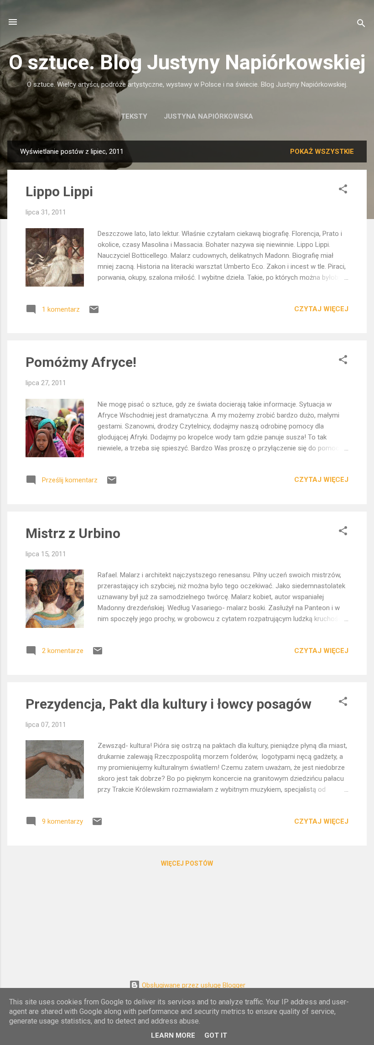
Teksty (134, 116)
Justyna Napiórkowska (208, 116)
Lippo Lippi (59, 191)
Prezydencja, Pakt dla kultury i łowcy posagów (169, 704)
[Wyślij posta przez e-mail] (93, 312)
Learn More (173, 1035)
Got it (215, 1035)
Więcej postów (187, 863)
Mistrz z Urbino (73, 533)
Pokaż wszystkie (322, 151)
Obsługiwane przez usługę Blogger (192, 985)
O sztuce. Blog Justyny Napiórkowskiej (187, 62)
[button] (343, 190)
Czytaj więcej (321, 309)
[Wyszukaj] (361, 25)
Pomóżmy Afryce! (81, 362)
